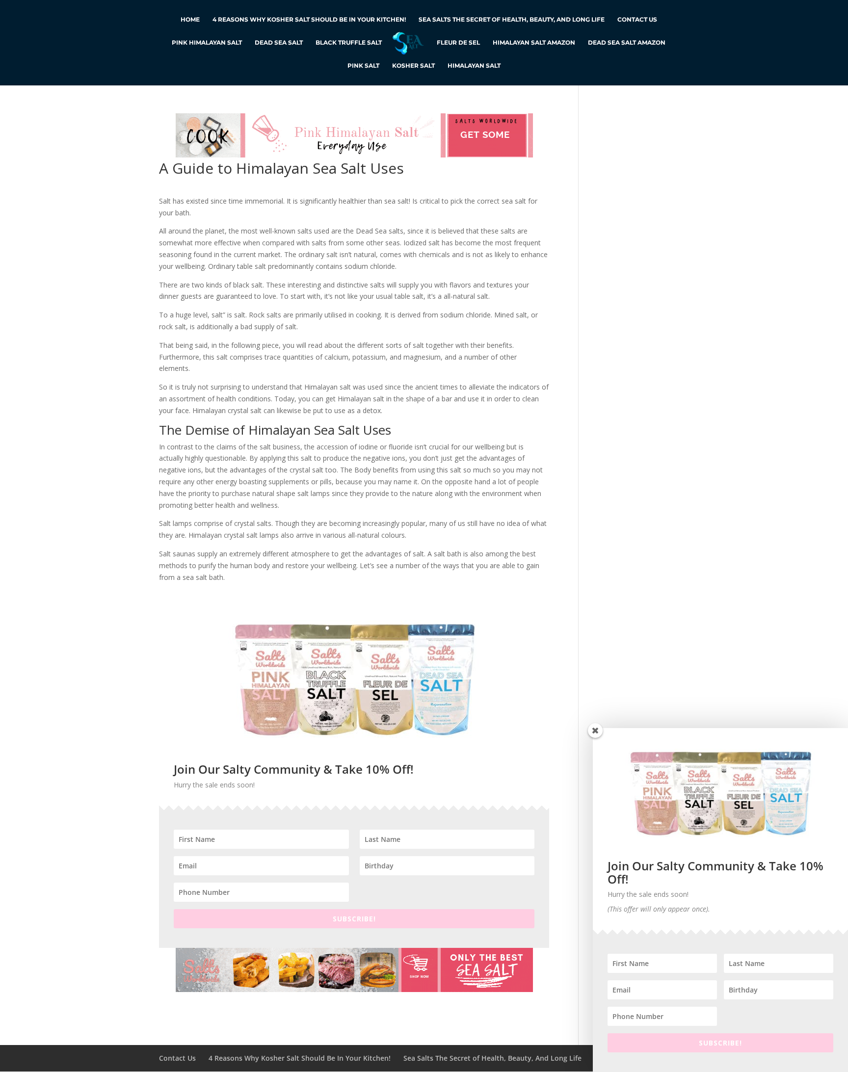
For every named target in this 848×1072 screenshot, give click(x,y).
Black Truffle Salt (349, 42)
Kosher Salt (413, 65)
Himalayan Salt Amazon (534, 42)
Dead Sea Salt (279, 42)
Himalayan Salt (474, 65)
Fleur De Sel (458, 42)
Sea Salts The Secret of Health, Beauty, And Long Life (512, 19)
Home (190, 19)
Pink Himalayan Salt (207, 42)
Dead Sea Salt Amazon (626, 42)
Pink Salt (363, 65)
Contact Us (637, 19)
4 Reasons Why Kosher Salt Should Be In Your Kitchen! (309, 19)
